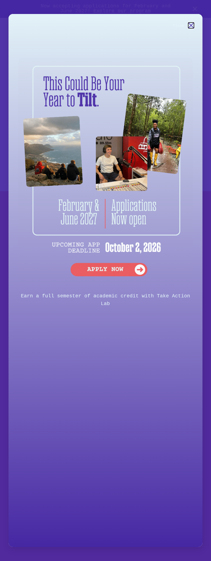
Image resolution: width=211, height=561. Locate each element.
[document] (105, 280)
